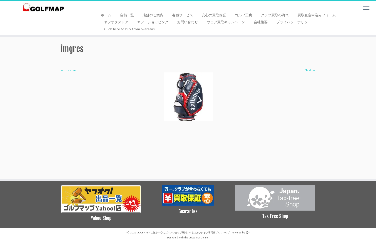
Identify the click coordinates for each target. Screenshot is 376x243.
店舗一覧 (127, 14)
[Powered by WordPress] (247, 231)
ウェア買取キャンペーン (226, 21)
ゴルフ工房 (243, 14)
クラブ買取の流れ (275, 14)
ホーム (106, 14)
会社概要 (261, 21)
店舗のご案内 (153, 14)
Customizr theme (198, 237)
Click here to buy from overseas (129, 28)
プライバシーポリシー (293, 21)
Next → (309, 70)
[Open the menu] (366, 8)
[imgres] (188, 96)
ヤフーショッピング (152, 21)
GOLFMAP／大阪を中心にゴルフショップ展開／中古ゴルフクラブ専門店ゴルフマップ (183, 232)
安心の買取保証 (214, 14)
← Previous (68, 70)
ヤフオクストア (116, 21)
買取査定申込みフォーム (316, 14)
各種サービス (182, 14)
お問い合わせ (187, 21)
